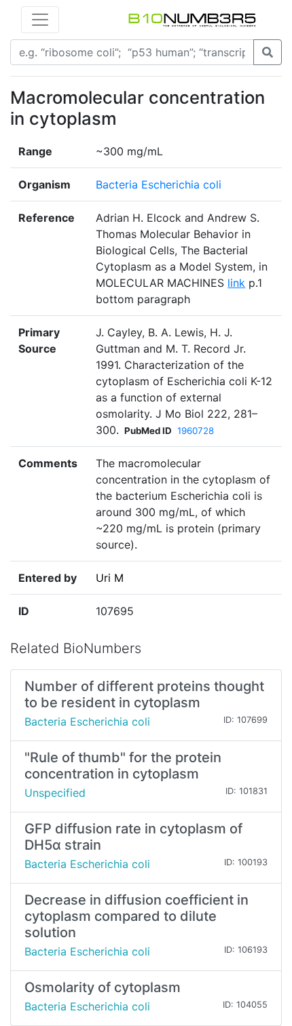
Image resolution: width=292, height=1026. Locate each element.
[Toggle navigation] (40, 19)
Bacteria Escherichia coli (158, 184)
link (236, 283)
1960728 (195, 430)
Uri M (110, 578)
